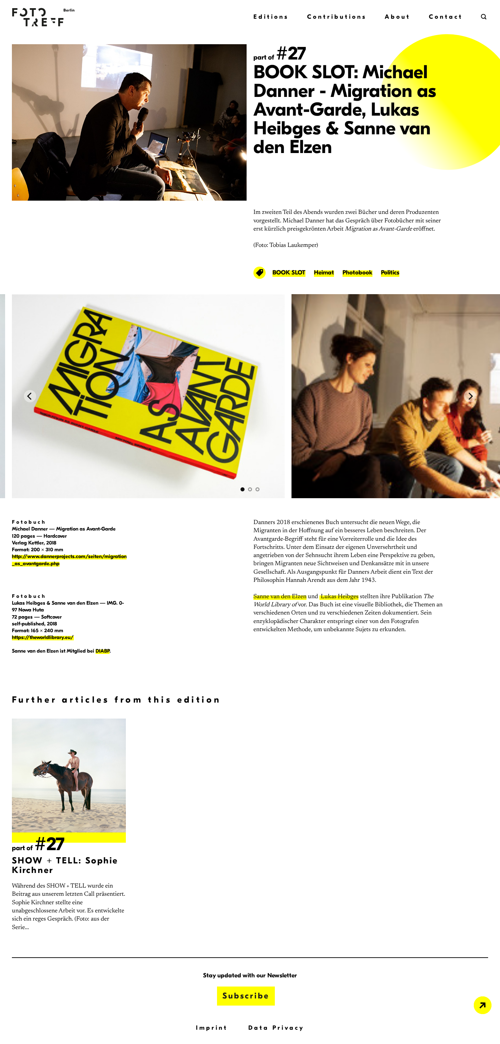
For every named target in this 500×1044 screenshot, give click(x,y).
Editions (271, 16)
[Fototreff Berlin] (58, 17)
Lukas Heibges (339, 597)
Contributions (337, 16)
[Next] (470, 396)
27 (291, 53)
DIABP (103, 651)
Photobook (357, 272)
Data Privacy (276, 1027)
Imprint (212, 1027)
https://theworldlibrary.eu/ (43, 637)
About (398, 16)
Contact (446, 16)
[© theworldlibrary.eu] (250, 396)
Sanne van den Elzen (279, 597)
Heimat (324, 272)
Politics (390, 272)
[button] (484, 16)
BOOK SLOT (288, 272)
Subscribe (245, 995)
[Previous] (30, 396)
